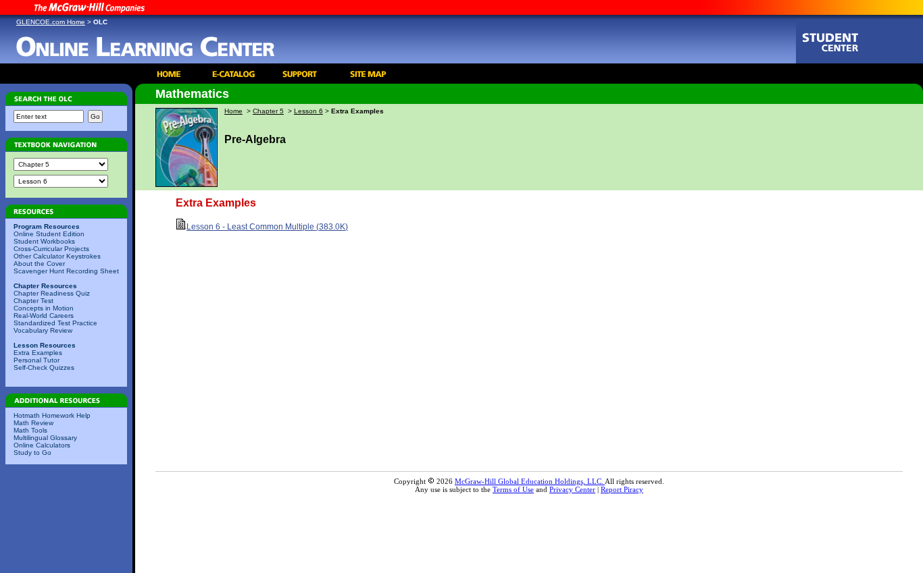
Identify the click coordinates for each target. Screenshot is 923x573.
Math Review (33, 423)
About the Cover (39, 263)
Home (233, 111)
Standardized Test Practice (55, 323)
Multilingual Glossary (45, 437)
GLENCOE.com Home (50, 22)
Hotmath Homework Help (52, 415)
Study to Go (32, 452)
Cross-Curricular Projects (51, 248)
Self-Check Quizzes (44, 367)
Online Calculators (42, 445)
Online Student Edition (49, 234)
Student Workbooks (44, 241)
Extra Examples (38, 352)
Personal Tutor (36, 360)
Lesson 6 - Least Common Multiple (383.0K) (267, 226)
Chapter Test (33, 300)
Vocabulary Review (43, 330)
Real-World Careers (44, 315)
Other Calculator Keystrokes (57, 256)
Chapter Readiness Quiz (52, 293)
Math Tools (30, 430)
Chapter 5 (268, 111)
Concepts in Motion (44, 308)
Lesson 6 (308, 111)
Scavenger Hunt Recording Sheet (66, 271)
